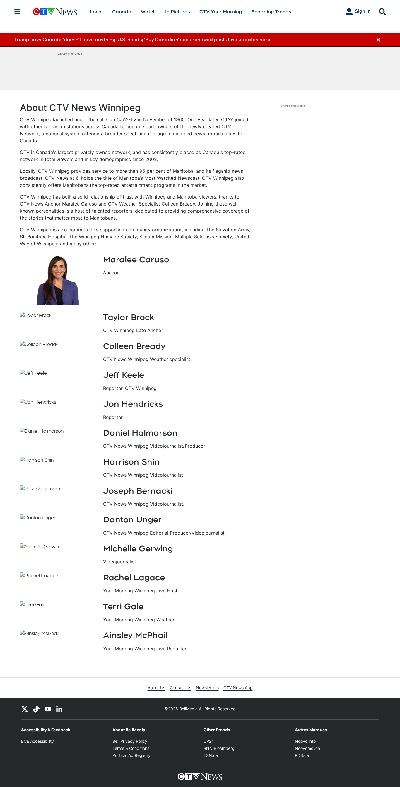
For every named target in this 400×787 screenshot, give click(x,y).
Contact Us (180, 687)
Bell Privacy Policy (129, 741)
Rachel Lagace (134, 577)
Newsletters (207, 687)
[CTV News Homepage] (55, 11)
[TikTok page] (36, 708)
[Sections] (17, 12)
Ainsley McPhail (135, 635)
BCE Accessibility (37, 741)
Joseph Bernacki (137, 491)
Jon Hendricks (133, 404)
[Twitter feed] (24, 708)
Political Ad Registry (131, 755)
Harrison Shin (131, 462)
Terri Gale (123, 606)
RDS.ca (302, 755)
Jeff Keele (123, 375)
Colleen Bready (134, 346)
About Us (156, 687)
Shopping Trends (271, 12)
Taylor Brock (128, 317)
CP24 (209, 741)
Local (96, 12)
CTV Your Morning (220, 12)
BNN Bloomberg (219, 748)
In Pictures (177, 12)
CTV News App (238, 687)
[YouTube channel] (48, 708)
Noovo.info (305, 741)
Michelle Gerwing (138, 548)
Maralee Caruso (136, 259)
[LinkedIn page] (59, 708)
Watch (148, 12)
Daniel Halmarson (140, 433)
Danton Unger (132, 519)
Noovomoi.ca (307, 748)
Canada (121, 12)
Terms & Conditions (130, 748)
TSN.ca (211, 755)
